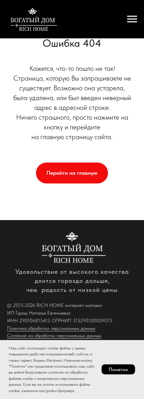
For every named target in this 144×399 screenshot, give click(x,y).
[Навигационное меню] (132, 19)
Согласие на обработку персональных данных (54, 335)
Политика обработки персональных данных (51, 328)
